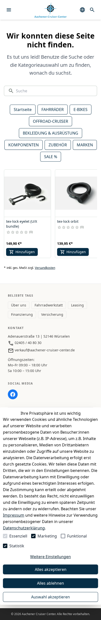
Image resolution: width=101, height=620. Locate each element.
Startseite (23, 109)
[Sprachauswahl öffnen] (82, 10)
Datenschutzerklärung (24, 528)
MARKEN (85, 145)
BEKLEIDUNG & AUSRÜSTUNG (50, 133)
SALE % (50, 156)
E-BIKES (81, 109)
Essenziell (18, 536)
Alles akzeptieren (50, 569)
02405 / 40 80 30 (27, 342)
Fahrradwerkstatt (49, 305)
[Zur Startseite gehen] (50, 10)
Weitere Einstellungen (50, 556)
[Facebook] (13, 394)
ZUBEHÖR (58, 145)
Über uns (18, 305)
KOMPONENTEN (23, 145)
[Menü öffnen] (9, 10)
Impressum (13, 515)
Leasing (77, 305)
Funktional (77, 536)
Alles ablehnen (50, 583)
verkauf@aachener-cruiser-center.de (44, 350)
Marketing (47, 536)
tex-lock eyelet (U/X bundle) (21, 224)
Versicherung (52, 314)
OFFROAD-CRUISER (50, 121)
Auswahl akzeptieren (50, 597)
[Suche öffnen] (92, 10)
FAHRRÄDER (52, 109)
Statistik (16, 546)
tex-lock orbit (67, 221)
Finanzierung (22, 314)
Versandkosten (45, 268)
